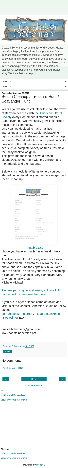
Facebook (12, 313)
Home (34, 379)
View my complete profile (14, 399)
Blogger (40, 464)
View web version (34, 385)
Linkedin (54, 313)
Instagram (41, 313)
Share (7, 351)
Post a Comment (13, 367)
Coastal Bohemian (14, 395)
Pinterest (26, 313)
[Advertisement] (34, 9)
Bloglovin (8, 317)
